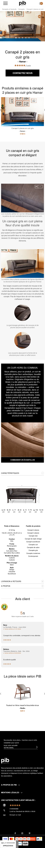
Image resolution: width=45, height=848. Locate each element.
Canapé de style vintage (33, 539)
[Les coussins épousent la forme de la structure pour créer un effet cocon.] (22, 340)
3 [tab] (22, 37)
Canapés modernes (33, 553)
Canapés (21, 9)
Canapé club (33, 536)
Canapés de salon (33, 547)
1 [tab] (15, 37)
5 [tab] (29, 37)
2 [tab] (19, 37)
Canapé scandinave (33, 541)
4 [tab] (25, 37)
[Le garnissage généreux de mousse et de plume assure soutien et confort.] (22, 312)
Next (43, 26)
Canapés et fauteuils (9, 9)
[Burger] (5, 3)
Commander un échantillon (22, 460)
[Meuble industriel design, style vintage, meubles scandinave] (22, 3)
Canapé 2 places (33, 530)
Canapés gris (33, 550)
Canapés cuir (33, 544)
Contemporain (33, 556)
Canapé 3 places (33, 533)
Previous (1, 26)
